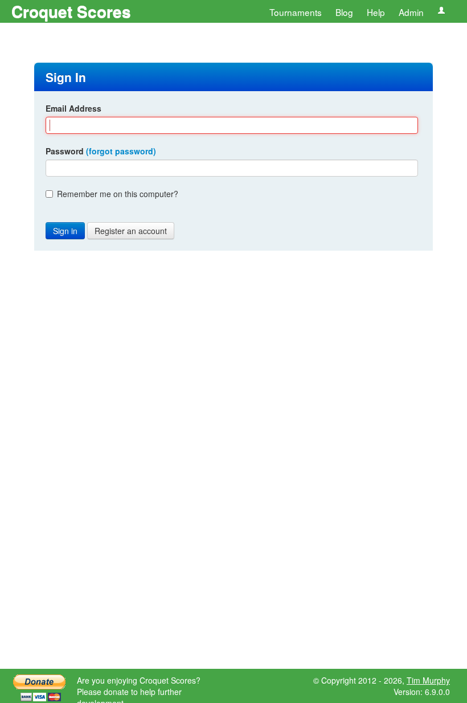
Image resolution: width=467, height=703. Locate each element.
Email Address (73, 108)
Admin (411, 12)
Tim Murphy (428, 680)
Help (376, 12)
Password (101, 151)
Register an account (131, 230)
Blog (344, 12)
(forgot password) (121, 151)
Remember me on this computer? (117, 193)
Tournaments (295, 12)
